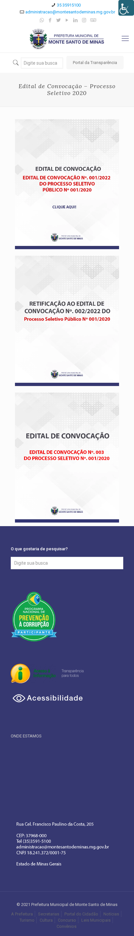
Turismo (27, 920)
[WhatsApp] (41, 20)
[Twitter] (58, 20)
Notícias (111, 914)
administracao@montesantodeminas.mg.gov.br (70, 11)
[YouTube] (67, 20)
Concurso (67, 920)
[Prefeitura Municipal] (67, 39)
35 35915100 (69, 5)
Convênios (67, 926)
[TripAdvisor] (92, 20)
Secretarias (48, 914)
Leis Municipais (96, 920)
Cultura (46, 920)
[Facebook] (50, 20)
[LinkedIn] (75, 20)
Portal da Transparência (95, 62)
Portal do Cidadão (81, 914)
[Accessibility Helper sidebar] (126, 8)
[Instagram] (84, 20)
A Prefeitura (22, 914)
